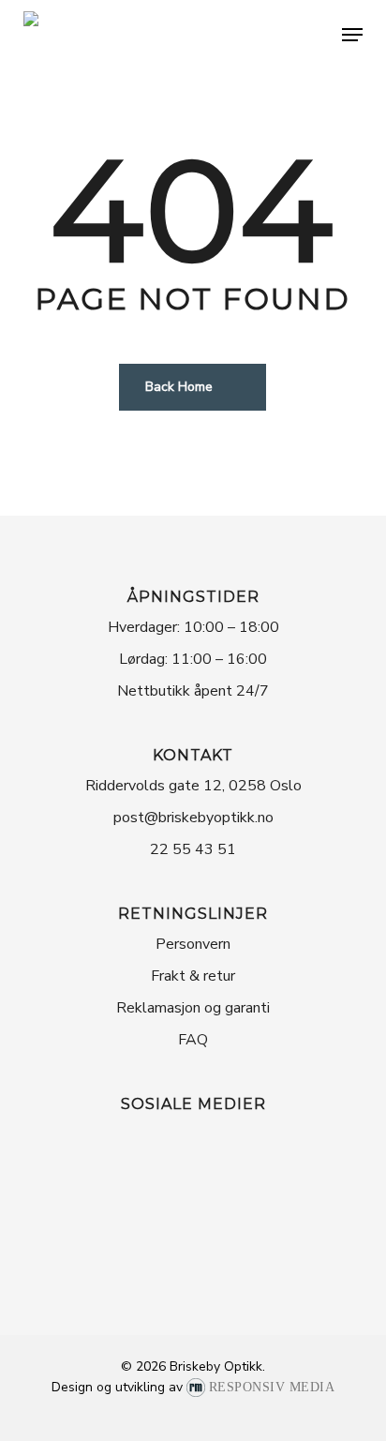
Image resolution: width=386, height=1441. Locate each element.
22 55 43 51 (193, 849)
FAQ (193, 1039)
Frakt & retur (193, 976)
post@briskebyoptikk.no (193, 817)
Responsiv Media (272, 1387)
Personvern (193, 944)
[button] (352, 34)
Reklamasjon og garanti (193, 1008)
